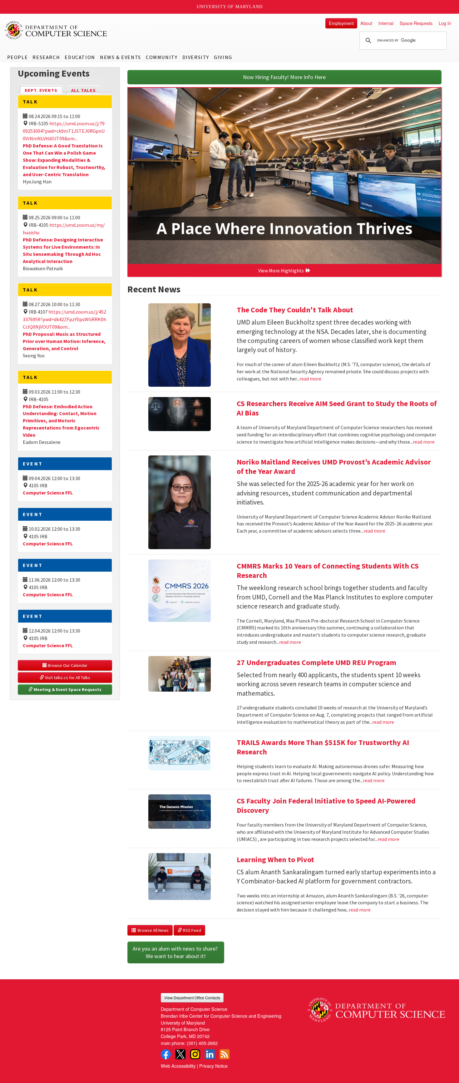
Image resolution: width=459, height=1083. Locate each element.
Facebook (166, 1054)
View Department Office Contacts (192, 997)
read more (310, 378)
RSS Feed (191, 930)
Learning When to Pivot (275, 859)
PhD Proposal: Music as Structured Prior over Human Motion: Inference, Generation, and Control (64, 341)
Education (80, 57)
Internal (385, 23)
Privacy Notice (213, 1065)
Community (161, 57)
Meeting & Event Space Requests (67, 689)
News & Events (120, 57)
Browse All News (152, 930)
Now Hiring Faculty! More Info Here (284, 77)
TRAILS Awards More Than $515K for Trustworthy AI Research (323, 747)
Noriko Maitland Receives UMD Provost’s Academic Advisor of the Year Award (334, 466)
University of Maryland (230, 6)
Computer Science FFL (48, 492)
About (366, 23)
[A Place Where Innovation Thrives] (284, 176)
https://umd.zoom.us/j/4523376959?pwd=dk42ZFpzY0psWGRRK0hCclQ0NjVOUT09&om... (64, 319)
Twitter (180, 1054)
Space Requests (416, 23)
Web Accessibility (178, 1065)
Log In (445, 23)
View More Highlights (282, 270)
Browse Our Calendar (67, 665)
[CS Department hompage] (376, 1007)
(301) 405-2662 (202, 1043)
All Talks (83, 90)
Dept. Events (44, 90)
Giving (223, 57)
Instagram (195, 1054)
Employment (341, 23)
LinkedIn (210, 1054)
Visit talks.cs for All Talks (67, 677)
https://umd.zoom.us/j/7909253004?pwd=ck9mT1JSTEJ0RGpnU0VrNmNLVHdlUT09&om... (64, 131)
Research (46, 57)
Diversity (195, 57)
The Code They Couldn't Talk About (295, 310)
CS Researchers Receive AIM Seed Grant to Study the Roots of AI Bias (337, 408)
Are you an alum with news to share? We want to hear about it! (176, 952)
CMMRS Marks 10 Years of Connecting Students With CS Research (328, 570)
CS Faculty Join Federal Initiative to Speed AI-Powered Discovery (326, 805)
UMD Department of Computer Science (56, 30)
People (17, 57)
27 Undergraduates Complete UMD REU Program (316, 662)
